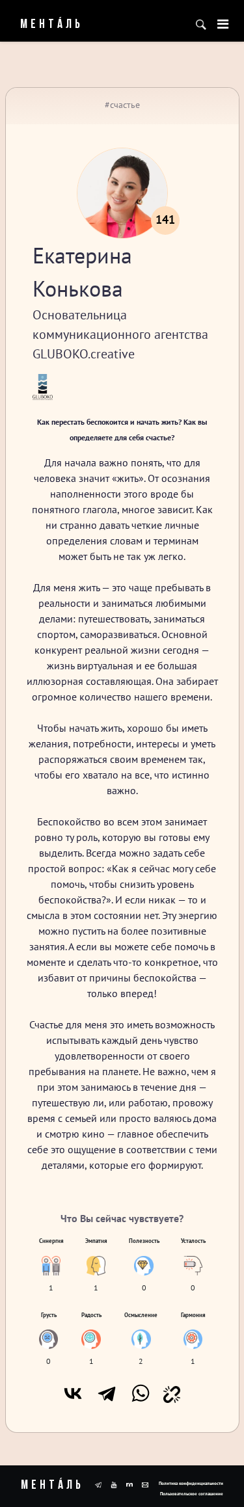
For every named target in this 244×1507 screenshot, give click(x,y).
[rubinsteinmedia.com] (129, 1483)
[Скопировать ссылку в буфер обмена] (171, 1393)
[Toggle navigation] (223, 24)
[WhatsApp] (140, 1393)
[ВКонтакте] (72, 1393)
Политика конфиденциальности (191, 1483)
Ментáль (43, 24)
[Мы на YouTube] (114, 1483)
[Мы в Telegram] (98, 1483)
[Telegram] (106, 1393)
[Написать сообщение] (145, 1483)
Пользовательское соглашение (191, 1494)
